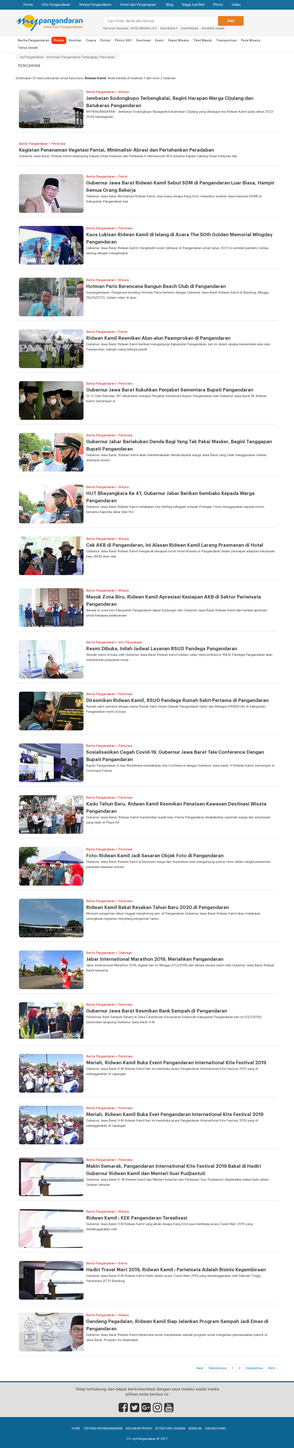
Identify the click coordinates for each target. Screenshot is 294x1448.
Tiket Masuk (202, 40)
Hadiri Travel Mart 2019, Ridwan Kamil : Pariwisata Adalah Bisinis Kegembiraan (176, 1269)
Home (28, 4)
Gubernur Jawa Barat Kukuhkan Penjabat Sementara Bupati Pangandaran (169, 390)
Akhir (271, 1368)
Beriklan (195, 1428)
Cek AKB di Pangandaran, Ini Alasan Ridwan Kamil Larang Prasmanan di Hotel (174, 545)
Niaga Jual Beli (193, 4)
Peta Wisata (250, 40)
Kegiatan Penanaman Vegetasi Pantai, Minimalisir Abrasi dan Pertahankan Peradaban (116, 150)
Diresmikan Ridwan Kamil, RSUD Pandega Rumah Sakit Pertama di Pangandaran (177, 700)
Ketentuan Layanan (170, 1428)
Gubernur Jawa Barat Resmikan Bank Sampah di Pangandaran (156, 1011)
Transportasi (226, 40)
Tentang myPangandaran (102, 1428)
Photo (218, 4)
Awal (199, 1368)
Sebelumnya (217, 1368)
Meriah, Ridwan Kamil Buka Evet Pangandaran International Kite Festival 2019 (174, 1114)
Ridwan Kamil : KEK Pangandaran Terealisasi (136, 1218)
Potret (105, 40)
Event (159, 40)
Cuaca (91, 40)
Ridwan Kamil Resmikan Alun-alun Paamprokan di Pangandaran (158, 338)
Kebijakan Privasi (139, 1428)
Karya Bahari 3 (169, 28)
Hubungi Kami (215, 1428)
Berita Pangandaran (33, 40)
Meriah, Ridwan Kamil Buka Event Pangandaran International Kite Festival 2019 (176, 1062)
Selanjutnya (254, 1368)
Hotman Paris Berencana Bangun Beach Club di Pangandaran (156, 286)
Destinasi (143, 40)
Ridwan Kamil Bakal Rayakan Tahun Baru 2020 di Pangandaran (157, 907)
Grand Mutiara (189, 28)
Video (236, 4)
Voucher (75, 40)
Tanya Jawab (28, 47)
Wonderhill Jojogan (212, 28)
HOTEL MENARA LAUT (143, 28)
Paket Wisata (178, 40)
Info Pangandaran (56, 4)
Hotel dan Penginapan (138, 4)
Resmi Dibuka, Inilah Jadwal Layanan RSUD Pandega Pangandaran (161, 648)
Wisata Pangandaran (95, 4)
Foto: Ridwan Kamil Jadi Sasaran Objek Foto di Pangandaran (155, 855)
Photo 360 (123, 40)
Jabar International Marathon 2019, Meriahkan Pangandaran (154, 959)
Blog (169, 4)
